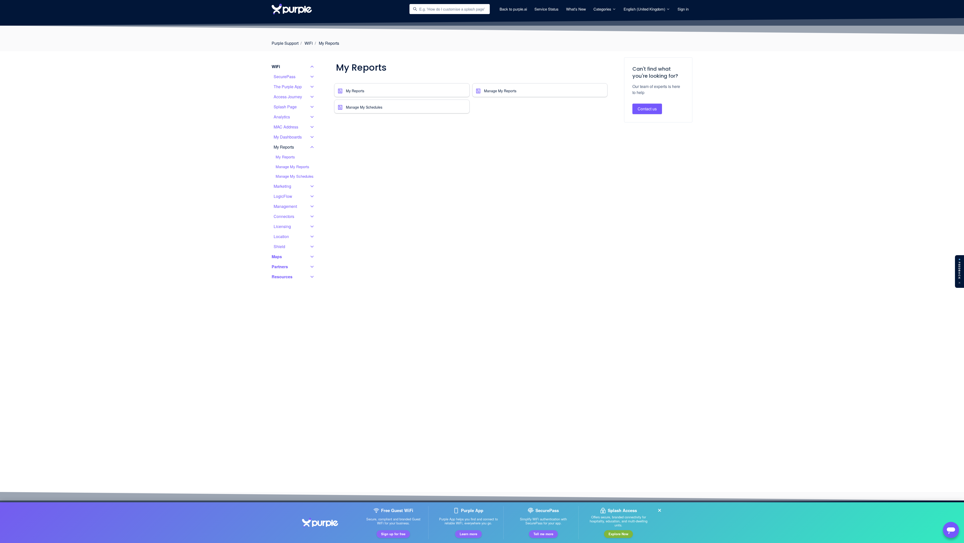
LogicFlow (283, 196)
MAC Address (286, 127)
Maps (277, 256)
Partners (280, 266)
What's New (576, 9)
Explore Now (618, 534)
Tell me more (543, 534)
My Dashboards (288, 137)
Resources (282, 277)
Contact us (647, 109)
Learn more (468, 534)
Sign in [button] (683, 9)
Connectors (284, 216)
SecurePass (284, 76)
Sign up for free (393, 534)
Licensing (282, 226)
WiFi (309, 43)
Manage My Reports (500, 90)
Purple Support (285, 43)
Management (285, 206)
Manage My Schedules (364, 107)
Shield (279, 246)
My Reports (329, 43)
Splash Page (285, 107)
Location (281, 236)
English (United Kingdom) (645, 9)
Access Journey (288, 97)
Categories (602, 9)
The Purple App (288, 86)
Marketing (282, 186)
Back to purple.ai (513, 9)
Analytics (282, 117)
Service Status (546, 9)
